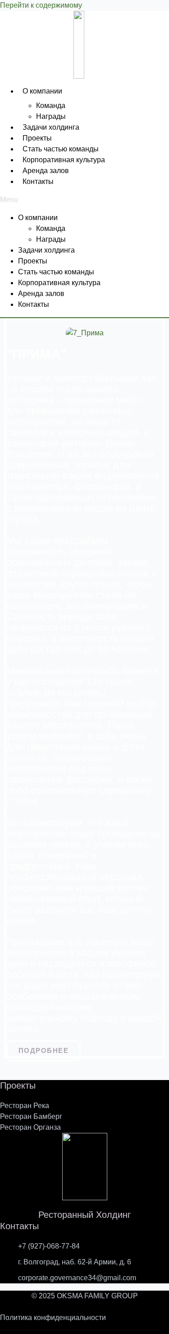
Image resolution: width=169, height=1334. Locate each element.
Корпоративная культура (64, 160)
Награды (51, 116)
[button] (84, 199)
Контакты (38, 181)
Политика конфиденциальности (53, 1317)
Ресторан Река (24, 1105)
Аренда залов (46, 170)
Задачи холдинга (51, 127)
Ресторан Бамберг (31, 1116)
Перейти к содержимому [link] (41, 5)
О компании (42, 91)
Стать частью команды (61, 149)
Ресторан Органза (30, 1127)
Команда (50, 105)
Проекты (37, 138)
